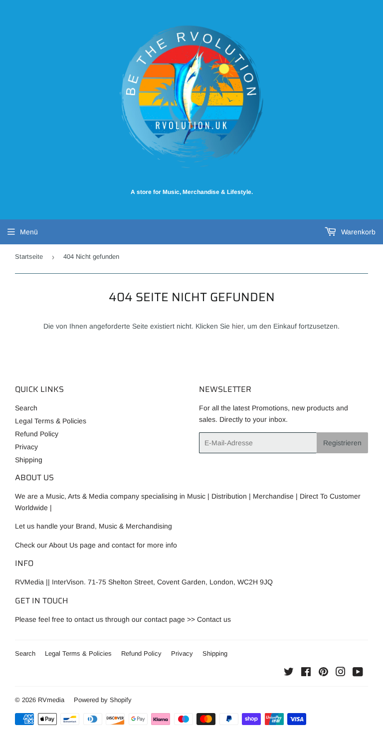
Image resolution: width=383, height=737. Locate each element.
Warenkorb (357, 232)
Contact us (214, 619)
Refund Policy (36, 434)
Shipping (28, 460)
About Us (63, 545)
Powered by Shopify (103, 700)
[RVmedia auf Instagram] (341, 673)
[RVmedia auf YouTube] (358, 673)
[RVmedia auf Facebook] (306, 673)
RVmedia (51, 700)
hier (237, 326)
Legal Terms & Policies (50, 421)
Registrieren (342, 443)
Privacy (26, 447)
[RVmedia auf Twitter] (289, 673)
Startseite (29, 256)
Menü (29, 232)
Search (26, 408)
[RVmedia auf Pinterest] (323, 673)
